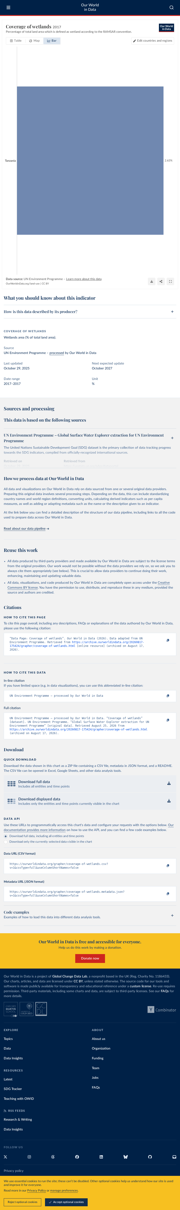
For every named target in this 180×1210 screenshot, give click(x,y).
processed (56, 353)
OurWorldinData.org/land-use (23, 283)
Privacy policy (13, 1171)
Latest (8, 1079)
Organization (101, 1048)
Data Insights (13, 1058)
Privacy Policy (36, 1190)
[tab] (15, 41)
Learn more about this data (83, 279)
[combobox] (171, 7)
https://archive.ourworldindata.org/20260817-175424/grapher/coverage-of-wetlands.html (78, 729)
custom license (140, 986)
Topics (8, 1039)
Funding (97, 1058)
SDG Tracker (13, 1089)
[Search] (171, 7)
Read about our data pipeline (24, 528)
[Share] (161, 281)
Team (95, 1068)
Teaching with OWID (19, 1099)
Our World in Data (90, 7)
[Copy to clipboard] (162, 640)
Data (7, 1048)
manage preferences (64, 1190)
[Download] (151, 281)
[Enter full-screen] (170, 281)
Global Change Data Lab (69, 976)
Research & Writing (18, 1119)
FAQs (165, 991)
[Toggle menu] (8, 7)
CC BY (45, 283)
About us (98, 1039)
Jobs (95, 1077)
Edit (154, 40)
